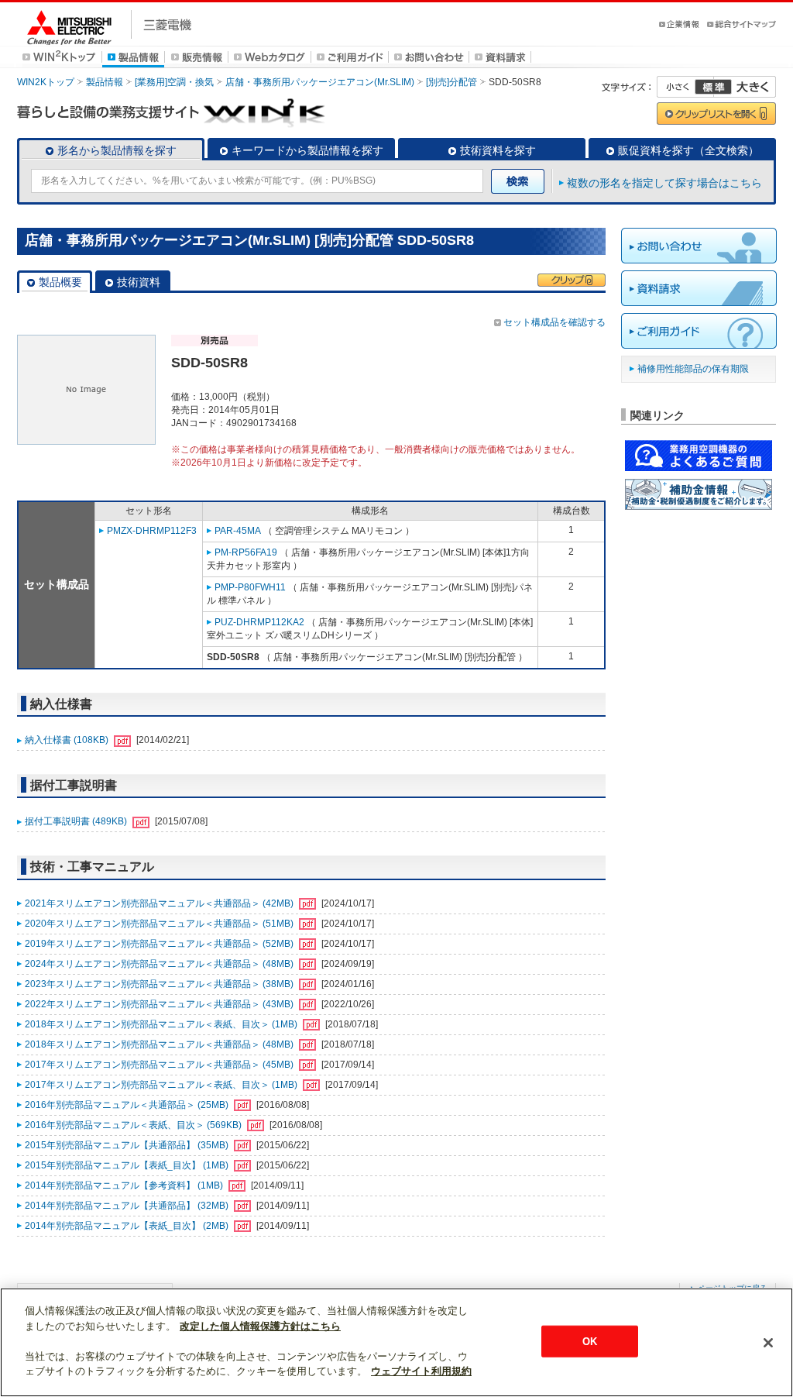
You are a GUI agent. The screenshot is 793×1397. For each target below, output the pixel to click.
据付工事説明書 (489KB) (77, 821)
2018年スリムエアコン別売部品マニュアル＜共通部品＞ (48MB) (160, 1044)
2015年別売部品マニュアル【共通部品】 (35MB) (128, 1145)
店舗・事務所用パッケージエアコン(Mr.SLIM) (319, 82)
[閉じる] (768, 1343)
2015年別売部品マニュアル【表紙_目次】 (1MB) (128, 1165)
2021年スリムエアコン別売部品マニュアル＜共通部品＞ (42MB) (160, 903)
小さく (685, 87)
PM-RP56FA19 (246, 552)
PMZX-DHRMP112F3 (152, 530)
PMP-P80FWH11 (250, 587)
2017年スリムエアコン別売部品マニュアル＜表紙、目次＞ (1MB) (162, 1084)
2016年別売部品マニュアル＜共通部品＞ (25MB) (128, 1104)
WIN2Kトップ (45, 82)
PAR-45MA (238, 530)
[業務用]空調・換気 (174, 82)
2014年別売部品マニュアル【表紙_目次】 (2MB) (128, 1225)
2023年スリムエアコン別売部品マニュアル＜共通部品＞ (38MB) (160, 984)
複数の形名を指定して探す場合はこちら (664, 183)
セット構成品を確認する (554, 322)
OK (589, 1341)
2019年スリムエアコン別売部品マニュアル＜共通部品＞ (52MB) (160, 943)
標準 (713, 87)
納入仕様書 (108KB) (68, 740)
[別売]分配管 (451, 82)
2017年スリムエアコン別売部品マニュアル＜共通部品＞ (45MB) (160, 1064)
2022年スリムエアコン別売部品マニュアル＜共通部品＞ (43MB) (160, 1004)
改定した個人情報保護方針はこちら (260, 1326)
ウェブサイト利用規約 (421, 1371)
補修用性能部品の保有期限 (693, 368)
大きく (745, 87)
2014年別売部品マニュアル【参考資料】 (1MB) (125, 1185)
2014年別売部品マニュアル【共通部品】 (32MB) (128, 1205)
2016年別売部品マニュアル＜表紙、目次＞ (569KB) (134, 1125)
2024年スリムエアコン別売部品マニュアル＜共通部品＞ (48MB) (160, 963)
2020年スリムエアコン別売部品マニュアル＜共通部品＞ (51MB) (160, 923)
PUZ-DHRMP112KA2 (259, 622)
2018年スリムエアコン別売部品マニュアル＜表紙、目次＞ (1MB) (162, 1024)
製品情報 (104, 82)
